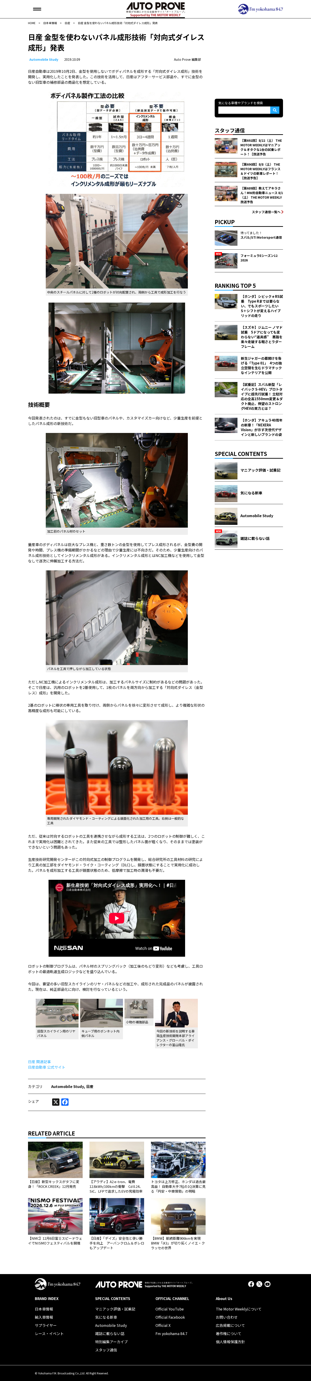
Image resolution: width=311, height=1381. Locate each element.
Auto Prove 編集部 (187, 59)
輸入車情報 (44, 1317)
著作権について (228, 1333)
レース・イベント (49, 1333)
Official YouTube (170, 1309)
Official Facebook (170, 1317)
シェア (33, 1101)
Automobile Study (43, 59)
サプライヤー (46, 1325)
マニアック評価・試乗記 (115, 1309)
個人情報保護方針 (230, 1341)
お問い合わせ (227, 1317)
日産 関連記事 (39, 1061)
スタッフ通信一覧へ (266, 212)
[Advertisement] (249, 60)
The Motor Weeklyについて (239, 1309)
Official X (163, 1325)
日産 (89, 1086)
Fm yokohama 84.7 (171, 1333)
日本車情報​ (44, 1309)
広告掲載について (230, 1325)
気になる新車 (106, 1317)
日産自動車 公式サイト (46, 1067)
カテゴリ (35, 1086)
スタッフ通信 (106, 1350)
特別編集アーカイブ (111, 1341)
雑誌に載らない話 (109, 1333)
